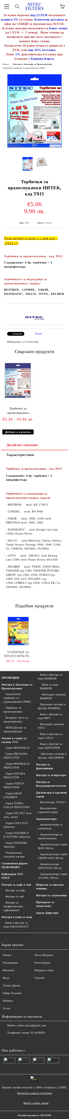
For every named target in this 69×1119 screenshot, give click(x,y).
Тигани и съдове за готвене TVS (14, 740)
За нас (7, 1008)
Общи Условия (12, 993)
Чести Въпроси (43, 955)
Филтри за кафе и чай (16, 884)
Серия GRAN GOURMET (12, 795)
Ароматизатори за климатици (50, 826)
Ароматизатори (46, 819)
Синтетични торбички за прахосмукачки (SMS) (24, 68)
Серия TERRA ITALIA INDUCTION (16, 805)
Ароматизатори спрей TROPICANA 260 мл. (52, 856)
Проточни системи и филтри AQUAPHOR (52, 755)
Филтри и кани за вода (17, 917)
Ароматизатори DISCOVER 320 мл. (50, 866)
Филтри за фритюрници (44, 766)
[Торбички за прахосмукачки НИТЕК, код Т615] (18, 399)
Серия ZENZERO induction (15, 844)
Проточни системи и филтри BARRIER (52, 706)
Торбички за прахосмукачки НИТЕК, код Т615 (17, 411)
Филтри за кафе (15, 890)
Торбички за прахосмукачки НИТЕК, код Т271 (18, 654)
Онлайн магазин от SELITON (34, 1115)
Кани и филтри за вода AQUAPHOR (50, 746)
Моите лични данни (36, 1103)
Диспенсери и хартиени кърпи (51, 794)
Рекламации (10, 962)
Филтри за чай (15, 896)
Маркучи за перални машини (49, 886)
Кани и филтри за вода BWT (50, 716)
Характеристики (20, 455)
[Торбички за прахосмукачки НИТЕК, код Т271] (18, 631)
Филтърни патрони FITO (51, 726)
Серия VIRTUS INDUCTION (13, 785)
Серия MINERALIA (18, 747)
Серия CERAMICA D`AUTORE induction (16, 835)
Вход (6, 978)
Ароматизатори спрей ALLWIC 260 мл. (52, 876)
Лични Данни (11, 985)
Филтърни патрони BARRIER (53, 696)
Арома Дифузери (47, 912)
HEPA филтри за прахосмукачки (14, 729)
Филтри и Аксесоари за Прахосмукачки (32, 64)
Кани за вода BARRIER (49, 686)
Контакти (8, 970)
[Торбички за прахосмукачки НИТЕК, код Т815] (34, 150)
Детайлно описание (22, 445)
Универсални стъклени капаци (14, 854)
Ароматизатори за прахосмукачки (50, 836)
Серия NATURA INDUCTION (14, 775)
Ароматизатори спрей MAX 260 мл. (52, 846)
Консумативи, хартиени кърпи (48, 810)
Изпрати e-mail (43, 970)
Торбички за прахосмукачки (12, 709)
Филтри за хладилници (51, 895)
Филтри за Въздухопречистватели (51, 784)
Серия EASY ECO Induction (15, 825)
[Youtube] (7, 1040)
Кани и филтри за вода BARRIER (50, 676)
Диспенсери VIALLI (53, 802)
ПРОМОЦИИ (10, 677)
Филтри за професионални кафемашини (13, 906)
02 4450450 (38, 1032)
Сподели (17, 333)
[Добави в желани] (62, 310)
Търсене (39, 978)
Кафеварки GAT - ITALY (13, 876)
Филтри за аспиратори (51, 775)
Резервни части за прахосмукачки (15, 719)
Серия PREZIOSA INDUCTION (15, 755)
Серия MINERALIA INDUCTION (16, 765)
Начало (6, 64)
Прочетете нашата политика (34, 1093)
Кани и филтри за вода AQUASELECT (16, 924)
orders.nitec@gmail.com (31, 1025)
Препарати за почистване (45, 904)
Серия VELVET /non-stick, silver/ (17, 815)
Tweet (38, 333)
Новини (8, 1000)
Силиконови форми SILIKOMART (15, 865)
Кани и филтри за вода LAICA (50, 736)
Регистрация (42, 962)
